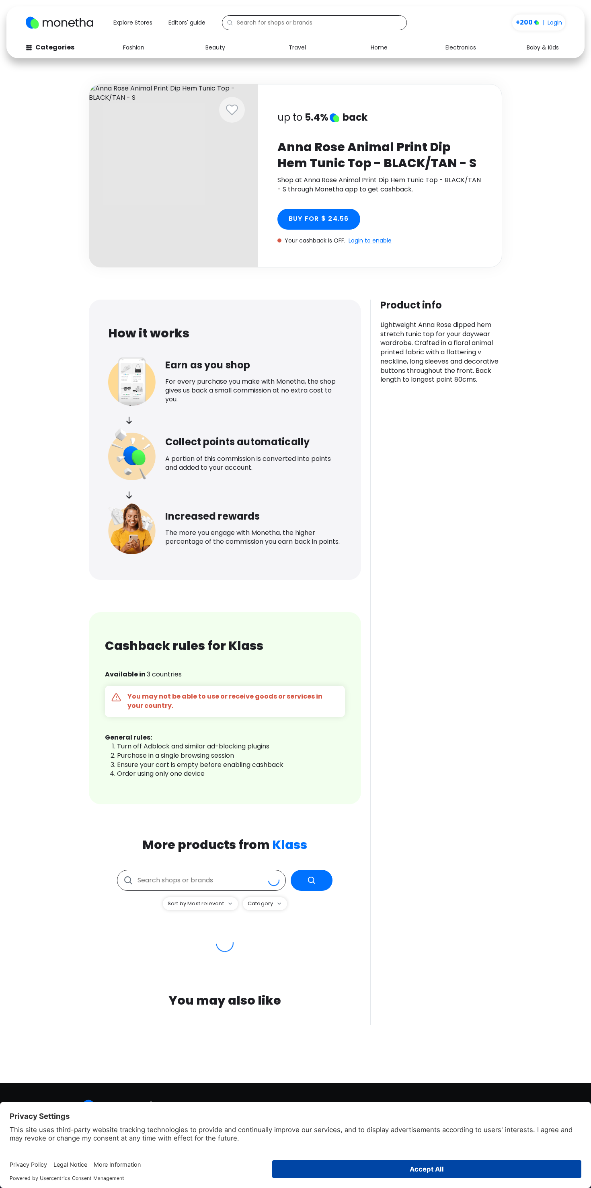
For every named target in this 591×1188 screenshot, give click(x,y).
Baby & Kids (543, 47)
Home (379, 47)
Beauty (215, 47)
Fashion (133, 47)
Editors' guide (186, 22)
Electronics (460, 47)
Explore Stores (132, 22)
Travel (297, 47)
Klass (289, 844)
